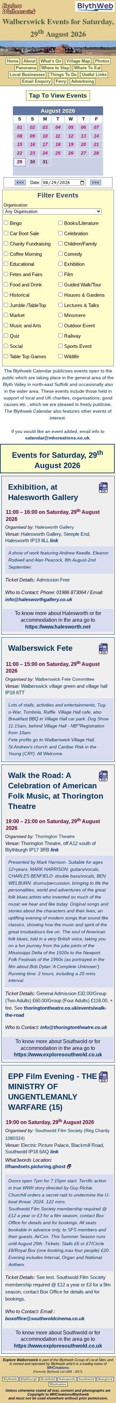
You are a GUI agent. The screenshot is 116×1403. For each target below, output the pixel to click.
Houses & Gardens (84, 295)
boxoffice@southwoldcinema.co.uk (44, 1318)
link (54, 540)
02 (32, 127)
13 (83, 136)
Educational (22, 264)
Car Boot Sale (24, 233)
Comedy (73, 254)
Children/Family (80, 243)
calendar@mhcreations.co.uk (57, 437)
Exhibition (74, 264)
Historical (19, 295)
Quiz (15, 336)
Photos (102, 61)
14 (96, 136)
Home (12, 61)
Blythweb (10, 1379)
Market (17, 315)
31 (45, 161)
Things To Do (63, 74)
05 (70, 127)
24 (45, 153)
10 (45, 136)
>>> (96, 182)
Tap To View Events (58, 95)
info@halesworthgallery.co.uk (38, 599)
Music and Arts (25, 325)
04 (58, 127)
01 (19, 127)
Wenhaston (58, 1384)
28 (96, 153)
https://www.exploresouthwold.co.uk (58, 1054)
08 (19, 136)
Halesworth (67, 1379)
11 (57, 136)
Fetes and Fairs (26, 274)
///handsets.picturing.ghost (35, 1166)
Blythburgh (29, 1379)
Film (68, 274)
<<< (20, 182)
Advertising (82, 81)
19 (70, 144)
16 (32, 144)
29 (19, 161)
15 (19, 144)
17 (45, 144)
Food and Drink (26, 284)
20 (83, 144)
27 (83, 153)
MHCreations (58, 1367)
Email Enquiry (36, 81)
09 (32, 136)
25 (58, 153)
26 (70, 153)
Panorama (26, 67)
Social (16, 346)
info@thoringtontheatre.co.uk (73, 1027)
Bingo (16, 223)
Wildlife (71, 356)
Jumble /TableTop (28, 305)
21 (96, 144)
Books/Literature (81, 223)
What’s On (51, 61)
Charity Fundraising (30, 243)
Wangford (105, 1379)
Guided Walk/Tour (82, 284)
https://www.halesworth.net (58, 626)
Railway (72, 336)
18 (58, 144)
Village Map (78, 61)
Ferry (61, 81)
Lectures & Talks (81, 305)
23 (32, 153)
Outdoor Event (79, 325)
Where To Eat (87, 67)
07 (96, 127)
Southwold (86, 1379)
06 (83, 127)
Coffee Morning (26, 254)
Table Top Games (28, 356)
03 (45, 127)
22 (19, 153)
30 (32, 161)
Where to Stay (55, 67)
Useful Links (94, 74)
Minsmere (74, 315)
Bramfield (48, 1379)
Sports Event (78, 346)
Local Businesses (27, 74)
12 (70, 136)
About (29, 61)
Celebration (76, 233)
